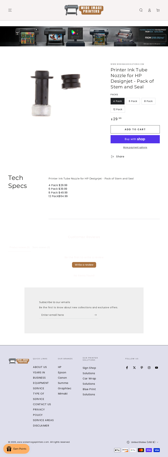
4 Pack (119, 102)
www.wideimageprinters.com (33, 442)
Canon (62, 378)
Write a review (84, 265)
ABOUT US (40, 367)
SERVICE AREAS (43, 420)
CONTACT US (42, 404)
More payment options (135, 147)
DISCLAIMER (41, 425)
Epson (62, 372)
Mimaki (63, 394)
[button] (141, 10)
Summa (63, 383)
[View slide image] (84, 36)
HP (60, 367)
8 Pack (149, 102)
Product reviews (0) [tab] (20, 247)
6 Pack (134, 102)
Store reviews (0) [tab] (41, 247)
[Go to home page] (84, 10)
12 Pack (119, 110)
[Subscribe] (96, 314)
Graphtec (65, 388)
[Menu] (10, 10)
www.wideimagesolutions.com (127, 64)
